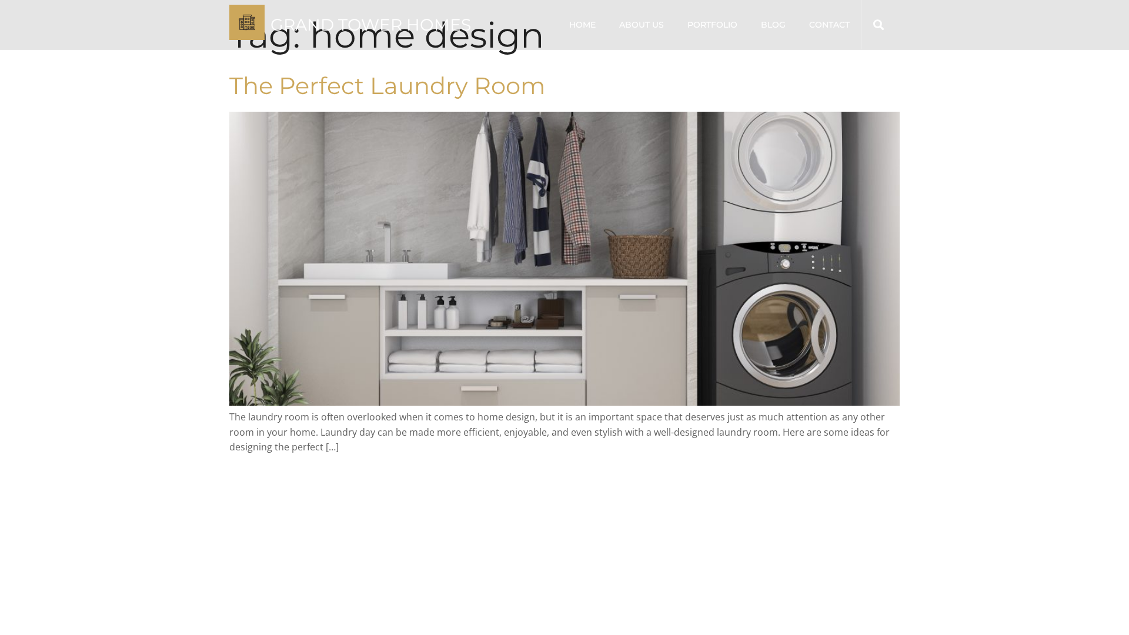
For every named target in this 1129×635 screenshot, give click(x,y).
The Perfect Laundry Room (387, 85)
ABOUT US (641, 24)
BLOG (773, 24)
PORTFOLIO (712, 24)
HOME (582, 24)
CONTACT (829, 24)
